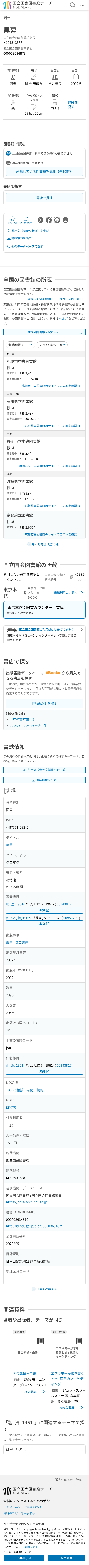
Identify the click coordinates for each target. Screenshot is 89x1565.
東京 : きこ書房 (17, 942)
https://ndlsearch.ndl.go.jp (26, 1201)
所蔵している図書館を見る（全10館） (44, 171)
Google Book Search (25, 724)
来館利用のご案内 (65, 592)
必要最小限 (24, 1558)
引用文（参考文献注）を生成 (30, 231)
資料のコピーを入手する (19, 1513)
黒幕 (9, 844)
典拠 (42, 910)
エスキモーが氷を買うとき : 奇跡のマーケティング (67, 1378)
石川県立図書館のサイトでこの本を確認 (51, 426)
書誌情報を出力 (21, 238)
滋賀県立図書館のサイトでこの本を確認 (51, 506)
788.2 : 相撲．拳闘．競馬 (24, 1089)
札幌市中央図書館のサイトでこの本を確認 (49, 386)
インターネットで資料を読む (22, 1507)
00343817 (64, 903)
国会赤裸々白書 (24, 1373)
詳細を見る (73, 104)
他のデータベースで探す (27, 246)
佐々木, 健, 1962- (18, 917)
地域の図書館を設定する (43, 332)
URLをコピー (26, 222)
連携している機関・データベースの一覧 (54, 299)
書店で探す (44, 197)
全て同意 (66, 1558)
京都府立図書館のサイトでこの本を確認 (51, 534)
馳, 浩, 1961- (15, 903)
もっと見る (29, 1392)
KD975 (11, 1107)
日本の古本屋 (19, 718)
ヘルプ (63, 318)
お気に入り (12, 222)
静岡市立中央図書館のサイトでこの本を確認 (48, 466)
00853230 (70, 917)
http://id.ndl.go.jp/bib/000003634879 (34, 1225)
